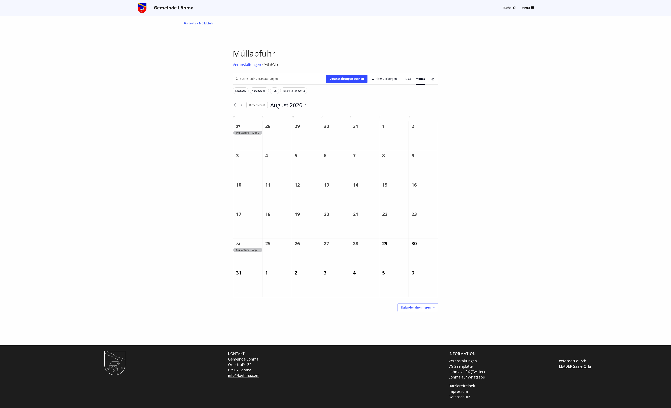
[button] (509, 7)
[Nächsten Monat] (242, 105)
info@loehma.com (243, 375)
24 (238, 243)
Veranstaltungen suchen (347, 79)
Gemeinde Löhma (174, 8)
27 (238, 126)
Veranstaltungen (247, 64)
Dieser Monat (257, 105)
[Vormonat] (235, 105)
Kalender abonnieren (416, 307)
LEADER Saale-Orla (575, 366)
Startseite (189, 23)
